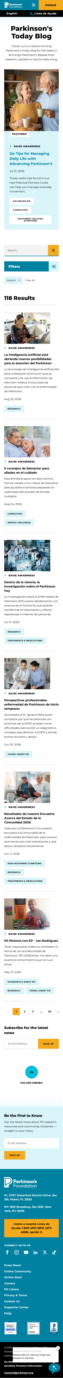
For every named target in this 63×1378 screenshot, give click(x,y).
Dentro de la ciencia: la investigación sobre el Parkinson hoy (29, 586)
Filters (14, 266)
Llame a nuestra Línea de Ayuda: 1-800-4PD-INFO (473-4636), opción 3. (31, 1228)
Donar (50, 5)
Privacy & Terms (15, 1295)
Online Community (17, 1271)
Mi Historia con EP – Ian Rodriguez (31, 941)
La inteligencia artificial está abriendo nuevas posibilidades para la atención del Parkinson (28, 359)
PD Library (11, 1289)
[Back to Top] (31, 1072)
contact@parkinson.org (18, 1373)
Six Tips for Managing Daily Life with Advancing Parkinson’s (31, 158)
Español (11, 280)
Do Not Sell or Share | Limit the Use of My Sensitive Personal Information (29, 1363)
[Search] (53, 250)
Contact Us (12, 1301)
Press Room (12, 1265)
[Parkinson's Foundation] (13, 5)
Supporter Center (16, 1307)
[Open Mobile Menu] (34, 5)
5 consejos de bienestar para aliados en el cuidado (26, 471)
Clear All (30, 280)
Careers (9, 1283)
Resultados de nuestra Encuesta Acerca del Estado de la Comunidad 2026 (29, 818)
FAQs (8, 1313)
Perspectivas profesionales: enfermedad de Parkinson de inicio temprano (31, 704)
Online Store (13, 1277)
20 (50, 1011)
